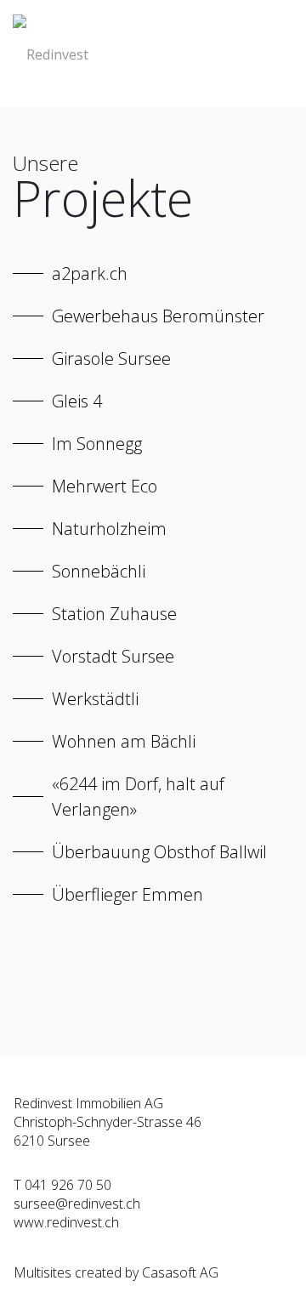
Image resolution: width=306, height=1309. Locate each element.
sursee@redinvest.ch (77, 1203)
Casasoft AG (180, 1272)
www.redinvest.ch (66, 1222)
